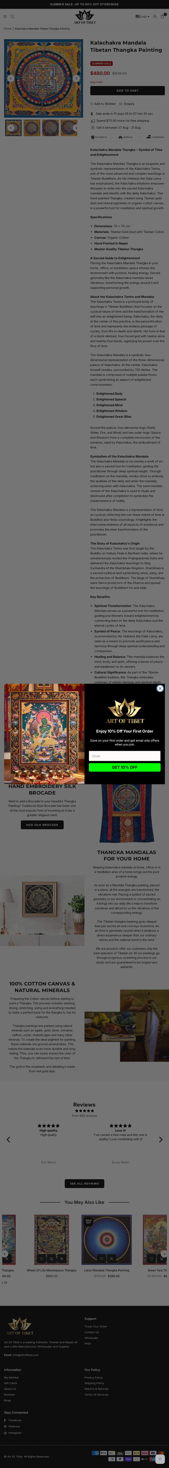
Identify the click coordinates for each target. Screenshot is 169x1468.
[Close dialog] (160, 688)
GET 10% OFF (124, 767)
